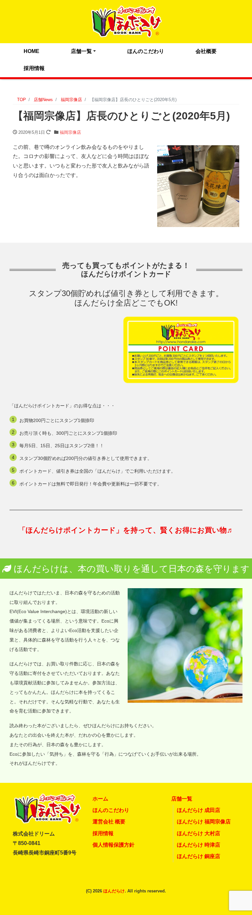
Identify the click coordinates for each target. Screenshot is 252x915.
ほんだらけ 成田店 (198, 810)
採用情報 (34, 68)
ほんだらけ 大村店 (198, 833)
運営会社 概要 (109, 821)
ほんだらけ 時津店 (198, 845)
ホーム (100, 798)
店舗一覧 (81, 51)
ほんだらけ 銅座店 (198, 856)
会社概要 (206, 51)
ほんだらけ (114, 891)
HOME (31, 51)
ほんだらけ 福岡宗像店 (204, 821)
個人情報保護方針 (114, 845)
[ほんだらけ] (126, 20)
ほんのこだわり (145, 51)
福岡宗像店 (70, 132)
